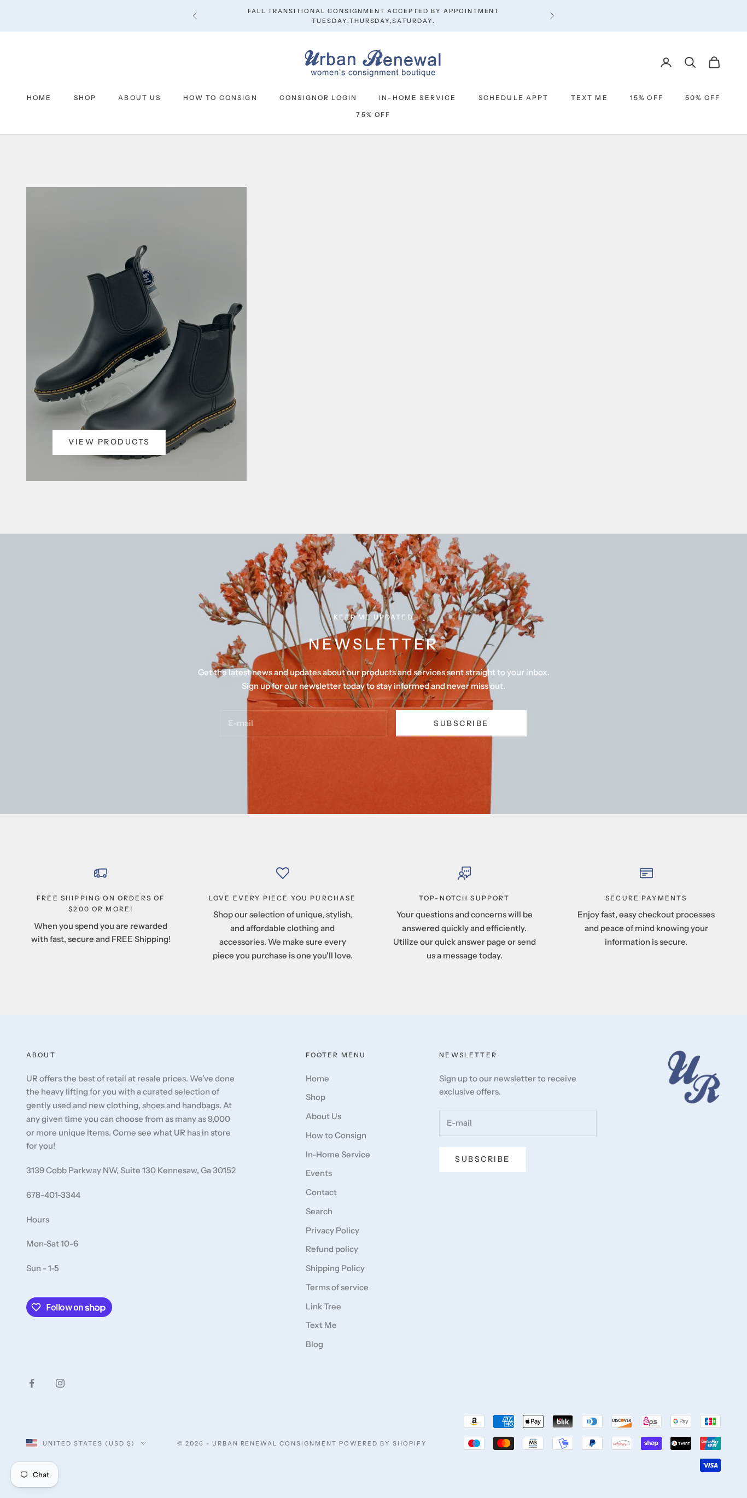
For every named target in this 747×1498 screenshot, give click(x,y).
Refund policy (332, 1249)
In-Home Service (417, 97)
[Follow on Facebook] (31, 1383)
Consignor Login (318, 97)
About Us (139, 97)
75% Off (373, 114)
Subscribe (461, 723)
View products (109, 442)
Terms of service (337, 1287)
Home (39, 97)
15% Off (646, 97)
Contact (321, 1192)
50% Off (702, 97)
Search (319, 1211)
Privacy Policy (332, 1230)
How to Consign (220, 97)
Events (319, 1173)
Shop (85, 97)
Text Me (589, 97)
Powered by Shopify (383, 1443)
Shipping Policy (335, 1268)
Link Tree (323, 1306)
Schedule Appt (513, 97)
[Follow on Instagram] (60, 1383)
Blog (314, 1344)
